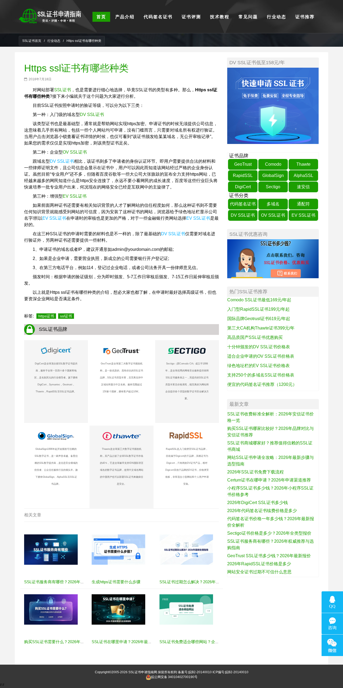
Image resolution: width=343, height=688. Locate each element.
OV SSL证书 (75, 152)
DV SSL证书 (92, 114)
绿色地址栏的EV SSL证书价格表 (258, 365)
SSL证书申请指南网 (142, 672)
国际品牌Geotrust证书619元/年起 (258, 318)
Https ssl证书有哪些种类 (76, 68)
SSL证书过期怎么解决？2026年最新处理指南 (199, 582)
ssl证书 (66, 316)
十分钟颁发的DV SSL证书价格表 (258, 347)
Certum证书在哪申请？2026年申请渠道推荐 (269, 480)
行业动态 (53, 41)
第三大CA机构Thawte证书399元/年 (260, 328)
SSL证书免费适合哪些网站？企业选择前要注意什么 (205, 641)
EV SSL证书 (75, 196)
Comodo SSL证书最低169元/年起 (259, 300)
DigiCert (243, 186)
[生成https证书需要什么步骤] (118, 549)
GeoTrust (243, 164)
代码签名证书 (243, 204)
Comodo (273, 164)
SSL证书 (62, 90)
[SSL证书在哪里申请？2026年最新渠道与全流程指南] (118, 609)
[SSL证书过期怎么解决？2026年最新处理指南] (186, 549)
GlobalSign (273, 175)
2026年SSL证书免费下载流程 (255, 472)
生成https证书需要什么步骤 (116, 582)
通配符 (303, 204)
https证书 (46, 316)
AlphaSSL (303, 175)
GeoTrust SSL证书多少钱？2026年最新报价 (269, 555)
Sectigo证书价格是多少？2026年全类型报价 (269, 533)
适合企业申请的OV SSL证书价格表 (260, 356)
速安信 (303, 186)
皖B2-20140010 (200, 672)
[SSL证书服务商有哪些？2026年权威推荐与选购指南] (51, 549)
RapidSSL (243, 175)
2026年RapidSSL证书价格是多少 (259, 564)
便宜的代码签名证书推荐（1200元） (262, 384)
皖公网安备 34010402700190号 (174, 677)
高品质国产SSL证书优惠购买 (255, 337)
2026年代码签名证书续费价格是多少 (262, 510)
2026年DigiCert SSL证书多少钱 (257, 502)
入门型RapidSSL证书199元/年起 (258, 309)
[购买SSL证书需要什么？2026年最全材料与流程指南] (51, 609)
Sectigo (273, 186)
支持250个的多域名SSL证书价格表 (260, 375)
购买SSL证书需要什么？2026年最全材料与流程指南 (70, 641)
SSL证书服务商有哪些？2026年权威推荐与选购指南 (70, 582)
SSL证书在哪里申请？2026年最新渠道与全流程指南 (138, 641)
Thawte (303, 164)
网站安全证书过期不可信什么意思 (259, 572)
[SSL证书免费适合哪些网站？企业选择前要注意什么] (186, 609)
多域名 (273, 204)
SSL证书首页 (31, 41)
